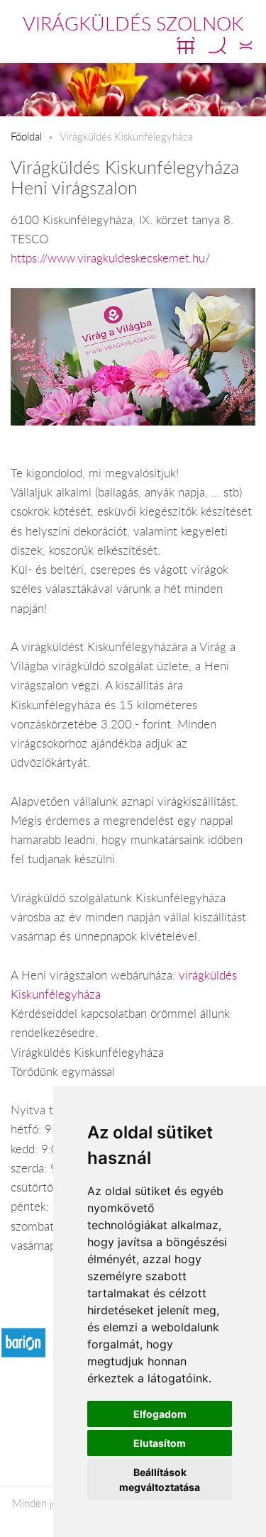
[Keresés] (217, 45)
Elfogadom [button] (160, 1414)
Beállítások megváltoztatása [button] (159, 1479)
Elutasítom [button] (159, 1443)
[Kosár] (185, 45)
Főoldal (26, 136)
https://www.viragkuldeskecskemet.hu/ (110, 258)
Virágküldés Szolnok (133, 23)
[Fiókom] (246, 45)
